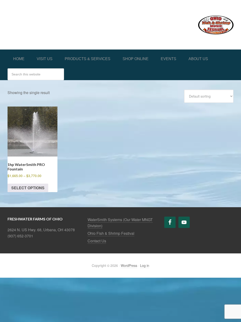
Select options (27, 187)
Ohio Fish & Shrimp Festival (111, 233)
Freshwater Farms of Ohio (43, 19)
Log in (144, 265)
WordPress (129, 265)
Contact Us (97, 241)
